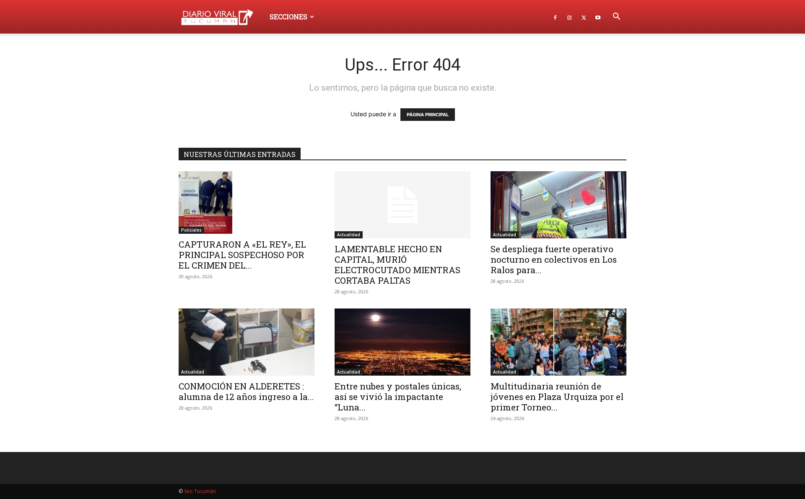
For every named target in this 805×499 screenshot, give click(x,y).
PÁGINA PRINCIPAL (428, 115)
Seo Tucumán (200, 491)
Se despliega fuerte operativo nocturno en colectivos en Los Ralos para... (554, 259)
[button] (616, 17)
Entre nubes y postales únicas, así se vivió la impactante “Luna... (398, 396)
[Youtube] (598, 17)
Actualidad (348, 235)
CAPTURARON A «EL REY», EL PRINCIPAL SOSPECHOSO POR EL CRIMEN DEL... (242, 254)
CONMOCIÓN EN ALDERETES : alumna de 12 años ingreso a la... (246, 391)
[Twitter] (583, 17)
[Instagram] (569, 17)
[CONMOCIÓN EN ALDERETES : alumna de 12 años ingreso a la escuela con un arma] (246, 342)
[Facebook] (555, 17)
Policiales (191, 230)
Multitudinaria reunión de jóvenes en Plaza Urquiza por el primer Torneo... (557, 396)
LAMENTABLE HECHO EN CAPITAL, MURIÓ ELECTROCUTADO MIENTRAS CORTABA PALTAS (397, 264)
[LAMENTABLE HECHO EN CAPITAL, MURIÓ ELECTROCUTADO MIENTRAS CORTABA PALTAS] (402, 204)
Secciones (288, 16)
